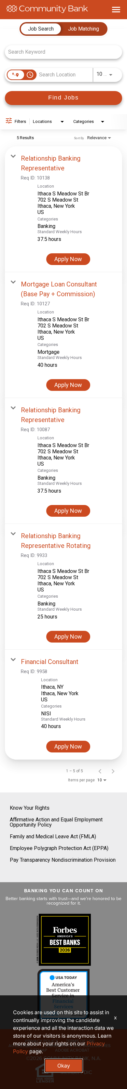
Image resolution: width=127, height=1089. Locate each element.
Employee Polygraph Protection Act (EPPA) (59, 848)
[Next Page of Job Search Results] (113, 770)
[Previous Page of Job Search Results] (99, 770)
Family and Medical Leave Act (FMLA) (53, 836)
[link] (63, 209)
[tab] (41, 28)
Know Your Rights (29, 808)
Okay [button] (63, 1065)
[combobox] (60, 52)
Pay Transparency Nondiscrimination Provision (63, 860)
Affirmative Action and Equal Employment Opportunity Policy (56, 822)
